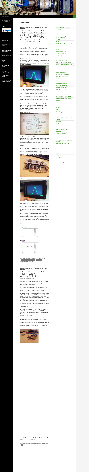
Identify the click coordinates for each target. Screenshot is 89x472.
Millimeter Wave (59, 121)
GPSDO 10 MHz (59, 55)
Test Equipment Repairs (60, 145)
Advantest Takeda (59, 25)
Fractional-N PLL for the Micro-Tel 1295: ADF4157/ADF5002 (33, 273)
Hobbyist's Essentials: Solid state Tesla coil (64, 67)
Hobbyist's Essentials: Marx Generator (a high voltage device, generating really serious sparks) (65, 65)
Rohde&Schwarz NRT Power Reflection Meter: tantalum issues (6, 69)
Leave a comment (30, 43)
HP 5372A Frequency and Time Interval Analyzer (65, 78)
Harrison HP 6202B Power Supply (62, 57)
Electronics (58, 47)
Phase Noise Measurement (61, 133)
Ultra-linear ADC (59, 147)
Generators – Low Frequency (61, 53)
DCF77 (57, 41)
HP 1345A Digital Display (61, 70)
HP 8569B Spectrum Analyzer (61, 89)
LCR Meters (58, 107)
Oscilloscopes (58, 131)
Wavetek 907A (58, 157)
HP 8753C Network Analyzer (61, 100)
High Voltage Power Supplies (61, 60)
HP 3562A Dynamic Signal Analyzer (62, 74)
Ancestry (57, 31)
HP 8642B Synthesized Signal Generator (63, 91)
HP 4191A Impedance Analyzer (62, 76)
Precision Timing (59, 137)
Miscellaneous (58, 123)
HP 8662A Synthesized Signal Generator (63, 96)
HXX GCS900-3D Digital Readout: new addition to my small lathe (6, 38)
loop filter (39, 443)
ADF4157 (22, 258)
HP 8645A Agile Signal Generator (62, 94)
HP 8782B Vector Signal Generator (62, 102)
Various (57, 153)
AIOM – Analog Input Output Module (63, 27)
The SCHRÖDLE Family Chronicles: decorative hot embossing (6, 75)
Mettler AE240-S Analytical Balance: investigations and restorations (6, 44)
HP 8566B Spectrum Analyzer (61, 83)
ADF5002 (27, 258)
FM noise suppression (34, 258)
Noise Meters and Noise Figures (62, 129)
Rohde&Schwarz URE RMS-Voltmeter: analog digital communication (6, 62)
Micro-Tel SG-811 (24, 261)
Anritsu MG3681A (59, 33)
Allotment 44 (58, 29)
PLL (56, 135)
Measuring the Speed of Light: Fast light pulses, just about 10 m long (6, 47)
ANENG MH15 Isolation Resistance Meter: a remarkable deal (6, 59)
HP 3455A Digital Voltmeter (61, 72)
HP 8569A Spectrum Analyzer (61, 87)
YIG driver (30, 261)
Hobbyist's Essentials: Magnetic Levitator (63, 62)
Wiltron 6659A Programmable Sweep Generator (65, 162)
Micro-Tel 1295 (45, 443)
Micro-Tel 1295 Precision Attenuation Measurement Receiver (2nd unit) (63, 112)
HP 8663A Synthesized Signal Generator (63, 98)
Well (57, 159)
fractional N (42, 258)
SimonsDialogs (5, 16)
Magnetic (57, 109)
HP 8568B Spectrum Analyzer (61, 85)
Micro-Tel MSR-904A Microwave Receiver (64, 117)
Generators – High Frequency (61, 51)
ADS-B (57, 22)
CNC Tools (58, 39)
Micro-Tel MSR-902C (60, 114)
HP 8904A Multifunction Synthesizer (63, 105)
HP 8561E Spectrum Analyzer (61, 81)
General (57, 49)
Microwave (58, 119)
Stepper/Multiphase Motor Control (62, 143)
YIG (56, 164)
